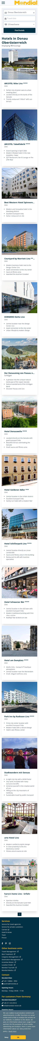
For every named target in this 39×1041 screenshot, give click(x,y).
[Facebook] (2, 943)
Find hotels (19, 30)
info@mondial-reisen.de (12, 1006)
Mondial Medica (8, 970)
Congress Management (10, 957)
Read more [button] (12, 1031)
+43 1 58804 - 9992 (10, 981)
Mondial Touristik (8, 968)
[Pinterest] (6, 943)
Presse (4, 938)
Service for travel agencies (11, 924)
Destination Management (11, 960)
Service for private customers (12, 927)
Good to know (7, 932)
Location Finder (7, 965)
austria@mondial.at (11, 984)
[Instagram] (10, 943)
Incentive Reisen (8, 962)
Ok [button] (18, 1037)
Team (4, 935)
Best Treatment (7, 954)
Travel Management (9, 951)
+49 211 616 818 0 (10, 1003)
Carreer (4, 930)
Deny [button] (6, 1037)
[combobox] (19, 12)
